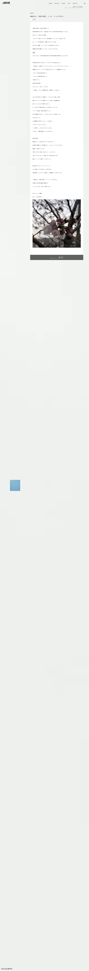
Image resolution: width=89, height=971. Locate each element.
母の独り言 (34, 19)
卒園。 (34, 52)
